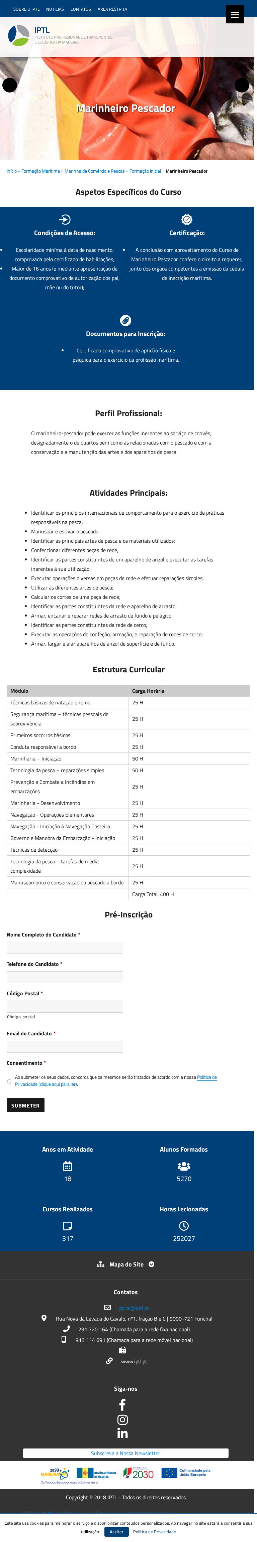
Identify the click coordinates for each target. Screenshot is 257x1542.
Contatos (81, 9)
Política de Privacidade (154, 1531)
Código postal (21, 1016)
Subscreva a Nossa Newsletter (125, 1453)
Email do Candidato (31, 1033)
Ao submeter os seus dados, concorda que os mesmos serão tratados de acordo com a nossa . (116, 1080)
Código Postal (25, 993)
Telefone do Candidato (35, 964)
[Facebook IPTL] (125, 1407)
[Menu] (235, 14)
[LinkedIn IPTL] (125, 1435)
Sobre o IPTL (26, 9)
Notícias (55, 9)
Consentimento (26, 1062)
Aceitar (116, 1531)
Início (12, 170)
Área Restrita (112, 9)
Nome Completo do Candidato (43, 934)
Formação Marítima (40, 170)
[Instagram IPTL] (125, 1422)
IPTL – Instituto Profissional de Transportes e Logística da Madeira (60, 36)
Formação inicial (145, 170)
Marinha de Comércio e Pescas (95, 170)
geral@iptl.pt (134, 1308)
